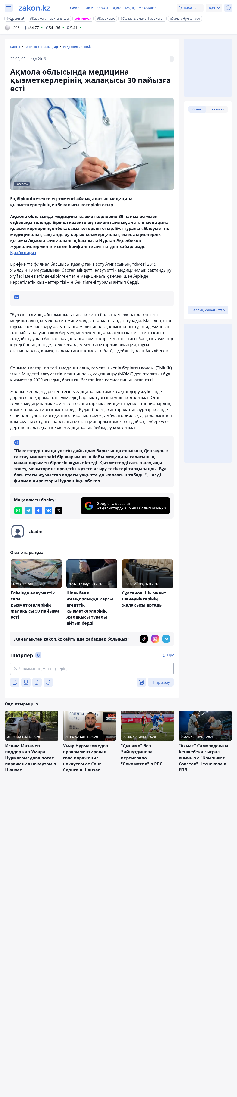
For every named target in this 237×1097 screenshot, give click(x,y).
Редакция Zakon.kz (77, 46)
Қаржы (102, 8)
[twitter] (59, 510)
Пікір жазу (161, 682)
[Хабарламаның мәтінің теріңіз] (92, 668)
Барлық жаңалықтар (41, 46)
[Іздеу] (228, 8)
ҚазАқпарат (23, 252)
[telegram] (28, 510)
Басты (15, 46)
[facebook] (38, 510)
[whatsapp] (18, 510)
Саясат (75, 8)
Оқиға (116, 8)
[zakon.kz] (34, 8)
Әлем (89, 8)
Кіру (170, 655)
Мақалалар (148, 8)
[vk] (48, 510)
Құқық (130, 8)
